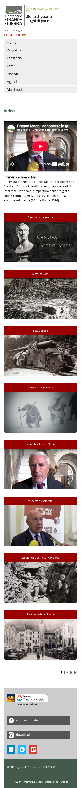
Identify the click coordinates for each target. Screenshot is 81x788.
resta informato (26, 720)
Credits (64, 781)
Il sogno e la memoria (40, 387)
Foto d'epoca (40, 330)
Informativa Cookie (33, 781)
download (22, 735)
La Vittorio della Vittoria (40, 614)
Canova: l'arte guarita (40, 217)
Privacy (17, 781)
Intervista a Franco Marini (40, 444)
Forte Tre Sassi (40, 274)
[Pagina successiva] (71, 672)
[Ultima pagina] (75, 672)
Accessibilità (51, 781)
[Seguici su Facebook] (11, 749)
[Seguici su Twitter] (22, 749)
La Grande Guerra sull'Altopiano (40, 557)
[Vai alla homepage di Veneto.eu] (28, 699)
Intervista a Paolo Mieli (40, 501)
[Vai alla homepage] (32, 15)
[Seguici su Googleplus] (33, 749)
